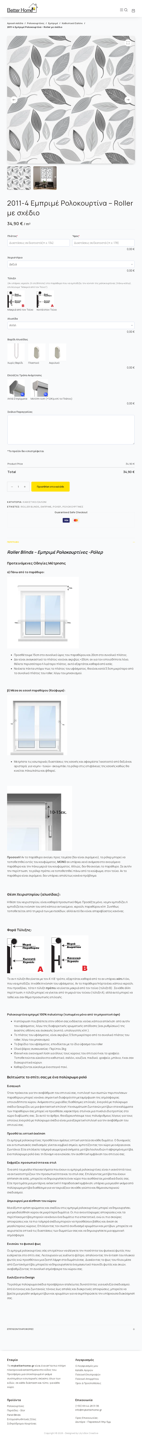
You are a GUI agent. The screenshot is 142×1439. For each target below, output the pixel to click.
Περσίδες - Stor (16, 1410)
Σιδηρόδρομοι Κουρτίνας (21, 1423)
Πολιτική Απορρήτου (87, 1378)
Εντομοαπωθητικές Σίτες (21, 1419)
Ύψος (82, 236)
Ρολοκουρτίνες (73, 506)
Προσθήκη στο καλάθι (50, 486)
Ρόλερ (57, 506)
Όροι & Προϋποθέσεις (88, 1383)
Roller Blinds (30, 506)
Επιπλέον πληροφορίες (20, 1329)
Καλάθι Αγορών (84, 1370)
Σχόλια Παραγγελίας (19, 411)
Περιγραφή (13, 542)
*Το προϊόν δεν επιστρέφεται (25, 451)
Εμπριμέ (46, 506)
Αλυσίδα (12, 318)
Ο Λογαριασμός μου (86, 1365)
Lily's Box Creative (88, 1433)
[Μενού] (121, 9)
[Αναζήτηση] (125, 9)
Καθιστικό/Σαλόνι (34, 502)
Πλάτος (18, 236)
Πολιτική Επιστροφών (87, 1374)
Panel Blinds (14, 1414)
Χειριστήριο (15, 257)
